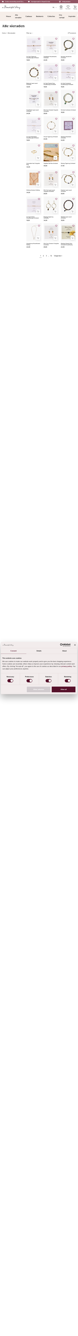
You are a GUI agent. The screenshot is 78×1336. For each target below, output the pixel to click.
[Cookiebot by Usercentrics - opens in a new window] (61, 644)
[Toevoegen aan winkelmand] (55, 158)
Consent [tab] (13, 651)
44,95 (28, 247)
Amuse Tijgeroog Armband (51, 136)
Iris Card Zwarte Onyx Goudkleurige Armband (50, 84)
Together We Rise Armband (51, 163)
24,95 (45, 60)
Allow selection (38, 689)
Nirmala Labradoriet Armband (66, 57)
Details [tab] (39, 651)
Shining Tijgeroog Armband (68, 163)
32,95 (28, 87)
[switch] (29, 680)
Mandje (75, 7)
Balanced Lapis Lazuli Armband (32, 84)
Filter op (28, 33)
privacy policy (66, 666)
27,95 (62, 165)
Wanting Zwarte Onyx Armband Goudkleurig (67, 244)
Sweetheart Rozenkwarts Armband (50, 57)
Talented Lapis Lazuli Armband (66, 217)
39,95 (62, 60)
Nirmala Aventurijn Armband (68, 110)
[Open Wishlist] (68, 6)
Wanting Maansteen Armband (66, 137)
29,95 (45, 113)
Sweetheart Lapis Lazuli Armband (32, 110)
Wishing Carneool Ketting (33, 190)
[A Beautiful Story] (12, 7)
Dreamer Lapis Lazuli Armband (66, 191)
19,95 (28, 60)
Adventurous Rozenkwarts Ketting (33, 244)
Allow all (64, 689)
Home (4, 33)
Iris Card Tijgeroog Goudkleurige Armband (32, 57)
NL (54, 7)
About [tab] (64, 651)
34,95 (28, 167)
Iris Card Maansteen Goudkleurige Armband (32, 137)
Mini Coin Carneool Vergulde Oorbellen (51, 244)
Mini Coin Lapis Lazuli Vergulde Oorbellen (49, 191)
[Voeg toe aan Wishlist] (39, 39)
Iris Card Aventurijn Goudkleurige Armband (67, 84)
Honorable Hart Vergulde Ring (33, 164)
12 (51, 256)
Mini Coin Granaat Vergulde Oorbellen (51, 110)
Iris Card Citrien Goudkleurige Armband (32, 217)
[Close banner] (75, 645)
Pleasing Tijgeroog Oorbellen (48, 217)
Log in (62, 7)
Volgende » (58, 256)
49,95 (45, 165)
